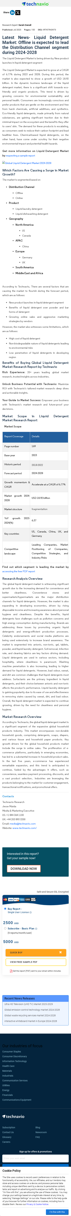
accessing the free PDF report (18, 571)
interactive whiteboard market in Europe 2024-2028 (30, 1021)
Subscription (8, 1127)
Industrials (7, 1075)
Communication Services (15, 1080)
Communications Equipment (16, 1099)
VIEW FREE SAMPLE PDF (23, 962)
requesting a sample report (20, 155)
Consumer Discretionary (14, 1056)
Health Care (8, 1066)
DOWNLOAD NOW (24, 869)
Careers (6, 1142)
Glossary (6, 1137)
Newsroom (42, 1132)
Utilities (6, 1085)
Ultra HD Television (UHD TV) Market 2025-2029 (28, 1004)
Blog (39, 1127)
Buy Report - (18, 910)
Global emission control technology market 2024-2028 (32, 1009)
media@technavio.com (23, 823)
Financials (7, 1095)
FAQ (39, 1137)
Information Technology (14, 1061)
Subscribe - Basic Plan (21, 928)
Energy (5, 1090)
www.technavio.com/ (25, 828)
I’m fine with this (57, 1212)
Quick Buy (16, 952)
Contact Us (8, 1132)
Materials (7, 1071)
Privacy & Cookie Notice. (37, 1204)
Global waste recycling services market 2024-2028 (30, 1015)
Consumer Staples (11, 1051)
